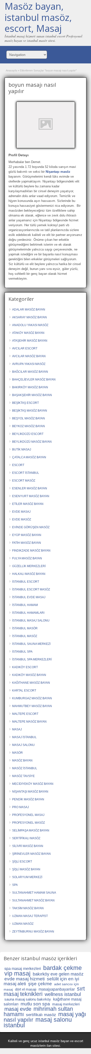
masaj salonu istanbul (38, 1022)
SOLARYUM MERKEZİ (27, 877)
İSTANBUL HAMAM (25, 605)
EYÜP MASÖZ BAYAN (26, 535)
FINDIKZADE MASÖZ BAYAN (31, 550)
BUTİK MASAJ (21, 449)
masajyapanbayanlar (57, 989)
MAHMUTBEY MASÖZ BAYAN (32, 706)
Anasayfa (11, 70)
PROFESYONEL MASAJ (28, 815)
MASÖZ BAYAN (22, 760)
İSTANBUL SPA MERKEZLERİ (32, 659)
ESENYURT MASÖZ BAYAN (30, 496)
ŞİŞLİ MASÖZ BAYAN (26, 869)
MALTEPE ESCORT (25, 714)
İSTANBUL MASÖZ (24, 636)
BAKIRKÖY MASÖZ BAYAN (30, 387)
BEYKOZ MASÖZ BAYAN (28, 426)
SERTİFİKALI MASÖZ (26, 838)
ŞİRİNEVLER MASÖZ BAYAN (31, 853)
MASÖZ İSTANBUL (24, 768)
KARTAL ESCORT (24, 690)
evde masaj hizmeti (24, 978)
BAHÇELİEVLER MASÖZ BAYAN (34, 379)
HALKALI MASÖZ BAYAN (28, 574)
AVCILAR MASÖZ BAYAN (29, 356)
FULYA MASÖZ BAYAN (27, 558)
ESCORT (18, 465)
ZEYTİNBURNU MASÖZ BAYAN (33, 931)
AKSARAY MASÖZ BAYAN (29, 317)
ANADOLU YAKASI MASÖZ (30, 325)
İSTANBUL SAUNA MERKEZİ (31, 644)
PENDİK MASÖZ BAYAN (28, 799)
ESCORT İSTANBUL (25, 473)
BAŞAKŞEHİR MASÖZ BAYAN (32, 395)
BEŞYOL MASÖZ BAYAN (28, 418)
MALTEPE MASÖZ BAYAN (29, 721)
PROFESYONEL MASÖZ (28, 822)
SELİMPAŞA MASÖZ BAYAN (30, 830)
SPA (15, 885)
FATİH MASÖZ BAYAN (26, 542)
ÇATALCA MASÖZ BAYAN (29, 457)
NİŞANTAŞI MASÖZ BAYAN (30, 791)
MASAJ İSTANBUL (24, 737)
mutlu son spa (35, 1003)
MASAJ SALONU (23, 745)
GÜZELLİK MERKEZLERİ (29, 566)
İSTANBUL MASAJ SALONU (31, 620)
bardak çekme (62, 967)
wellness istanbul (63, 994)
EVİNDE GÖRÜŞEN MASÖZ (31, 527)
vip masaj (17, 973)
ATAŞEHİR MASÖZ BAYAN (29, 340)
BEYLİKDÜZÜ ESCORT (27, 434)
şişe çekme (40, 983)
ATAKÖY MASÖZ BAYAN (28, 333)
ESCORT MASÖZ (23, 480)
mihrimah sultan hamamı (38, 1011)
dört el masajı (25, 989)
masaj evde (17, 1009)
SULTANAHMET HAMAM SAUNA (34, 892)
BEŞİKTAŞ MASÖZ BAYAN (29, 410)
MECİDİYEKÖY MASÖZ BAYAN (32, 784)
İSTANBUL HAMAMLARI (28, 612)
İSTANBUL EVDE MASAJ (28, 597)
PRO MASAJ (20, 807)
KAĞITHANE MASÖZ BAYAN (31, 682)
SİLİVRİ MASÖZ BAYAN (27, 846)
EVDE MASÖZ (21, 519)
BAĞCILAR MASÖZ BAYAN (30, 371)
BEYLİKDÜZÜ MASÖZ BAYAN (32, 441)
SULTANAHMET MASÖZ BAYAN (33, 900)
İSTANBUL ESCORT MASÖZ (31, 589)
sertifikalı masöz (41, 1014)
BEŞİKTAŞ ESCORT (25, 403)
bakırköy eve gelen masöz (58, 974)
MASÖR (17, 752)
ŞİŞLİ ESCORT (22, 861)
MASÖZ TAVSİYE (23, 776)
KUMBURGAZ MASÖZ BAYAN (32, 698)
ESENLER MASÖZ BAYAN (29, 488)
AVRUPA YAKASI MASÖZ (28, 364)
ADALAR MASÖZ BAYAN (28, 309)
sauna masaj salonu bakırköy (27, 999)
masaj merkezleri (66, 1004)
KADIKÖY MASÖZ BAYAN (29, 675)
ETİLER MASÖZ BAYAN (27, 504)
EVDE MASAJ (21, 511)
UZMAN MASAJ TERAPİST (30, 916)
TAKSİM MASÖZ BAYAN (28, 908)
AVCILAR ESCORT (24, 348)
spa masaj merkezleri (22, 969)
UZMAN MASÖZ (22, 923)
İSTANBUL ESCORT (25, 581)
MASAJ (17, 729)
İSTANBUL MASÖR (25, 628)
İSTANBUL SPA (22, 651)
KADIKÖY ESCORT (25, 667)
